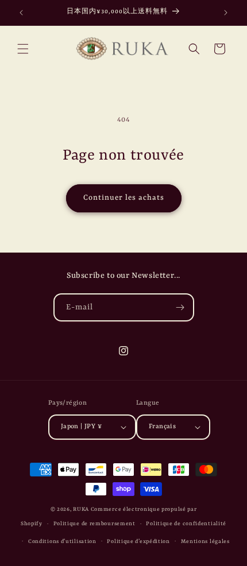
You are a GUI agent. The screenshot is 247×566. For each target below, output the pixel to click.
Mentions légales (205, 541)
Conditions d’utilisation (62, 541)
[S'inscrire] (180, 307)
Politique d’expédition (138, 541)
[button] (23, 48)
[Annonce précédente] (21, 12)
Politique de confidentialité (186, 524)
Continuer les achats (123, 197)
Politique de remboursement (94, 524)
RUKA (81, 509)
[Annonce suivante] (225, 12)
